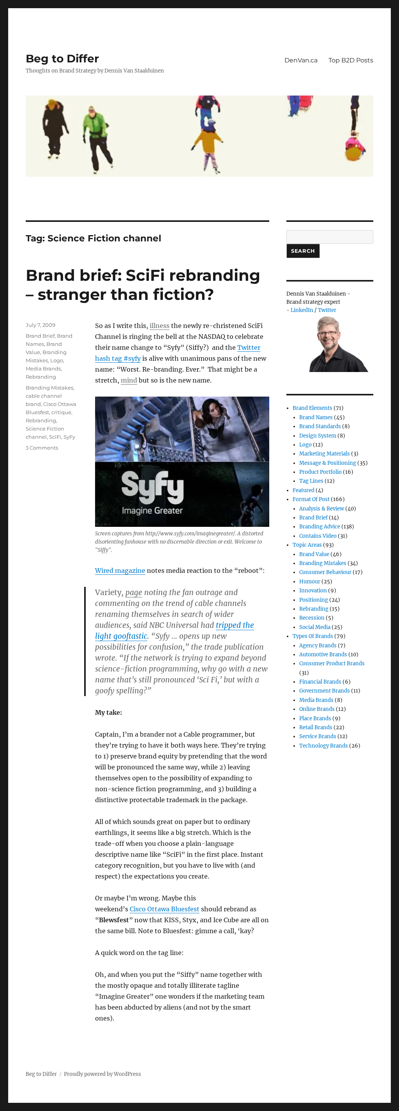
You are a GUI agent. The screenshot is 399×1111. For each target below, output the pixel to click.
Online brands (317, 709)
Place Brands (315, 718)
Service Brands (317, 736)
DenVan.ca (301, 60)
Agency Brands (318, 645)
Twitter (327, 310)
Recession (312, 618)
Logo (56, 360)
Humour (309, 581)
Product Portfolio (320, 472)
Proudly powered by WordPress (102, 1074)
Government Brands (324, 691)
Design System (317, 435)
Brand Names (316, 417)
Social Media (314, 627)
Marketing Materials (324, 453)
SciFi (55, 437)
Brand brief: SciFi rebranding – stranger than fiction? (143, 285)
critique (61, 412)
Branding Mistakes (49, 388)
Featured (303, 490)
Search (303, 251)
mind (129, 380)
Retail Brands (315, 727)
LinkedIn (302, 310)
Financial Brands (320, 682)
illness (159, 326)
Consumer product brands (332, 663)
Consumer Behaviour (325, 572)
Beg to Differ (62, 58)
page (133, 592)
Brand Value (314, 554)
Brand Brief (40, 336)
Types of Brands (313, 636)
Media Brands (43, 368)
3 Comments (42, 448)
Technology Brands (323, 745)
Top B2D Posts (350, 60)
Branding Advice (319, 526)
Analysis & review (321, 508)
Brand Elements (312, 408)
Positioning (313, 600)
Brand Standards (320, 426)
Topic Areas (307, 545)
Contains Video (318, 536)
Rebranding (41, 377)
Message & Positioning (327, 463)
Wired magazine (120, 570)
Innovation (313, 590)
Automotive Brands (323, 654)
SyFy (69, 437)
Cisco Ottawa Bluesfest (165, 909)
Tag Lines (311, 481)
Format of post (311, 499)
